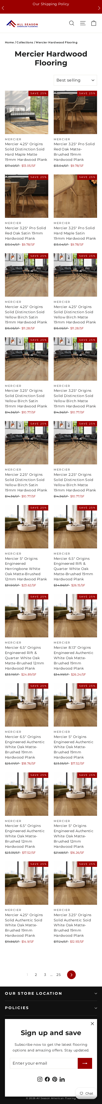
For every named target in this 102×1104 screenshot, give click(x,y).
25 (58, 974)
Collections (25, 42)
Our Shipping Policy (51, 4)
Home (9, 42)
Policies (17, 1008)
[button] (3, 8)
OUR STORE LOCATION (33, 993)
